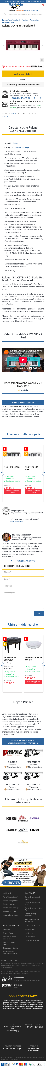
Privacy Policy (8, 933)
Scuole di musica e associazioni (9, 938)
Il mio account (30, 930)
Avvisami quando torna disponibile (23, 84)
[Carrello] (42, 6)
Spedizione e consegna (11, 908)
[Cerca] (5, 14)
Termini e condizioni (10, 897)
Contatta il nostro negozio (9, 943)
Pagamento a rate (9, 911)
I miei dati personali (32, 940)
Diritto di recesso (9, 904)
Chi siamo (6, 930)
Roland (16, 143)
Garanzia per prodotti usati (32, 903)
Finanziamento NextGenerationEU (10, 952)
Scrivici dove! (16, 521)
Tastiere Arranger (22, 147)
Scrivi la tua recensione (23, 402)
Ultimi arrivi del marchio (23, 624)
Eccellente (23, 10)
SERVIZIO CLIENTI (34, 1024)
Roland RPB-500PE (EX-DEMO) (10, 660)
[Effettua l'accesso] (36, 6)
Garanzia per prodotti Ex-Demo (34, 909)
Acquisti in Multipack (10, 915)
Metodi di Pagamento (10, 901)
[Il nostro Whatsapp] (12, 1037)
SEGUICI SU (33, 1046)
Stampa (5, 116)
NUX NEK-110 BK (12, 467)
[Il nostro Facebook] (34, 1037)
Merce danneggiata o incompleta (32, 920)
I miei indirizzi (30, 937)
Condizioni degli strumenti (30, 915)
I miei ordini (29, 933)
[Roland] (37, 67)
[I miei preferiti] (30, 6)
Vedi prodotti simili (23, 74)
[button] (2, 473)
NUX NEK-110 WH (31, 468)
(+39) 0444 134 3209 (23, 561)
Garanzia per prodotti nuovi (32, 898)
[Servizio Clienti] (34, 1016)
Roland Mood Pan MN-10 (33, 658)
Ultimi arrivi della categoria (23, 434)
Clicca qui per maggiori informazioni (23, 743)
